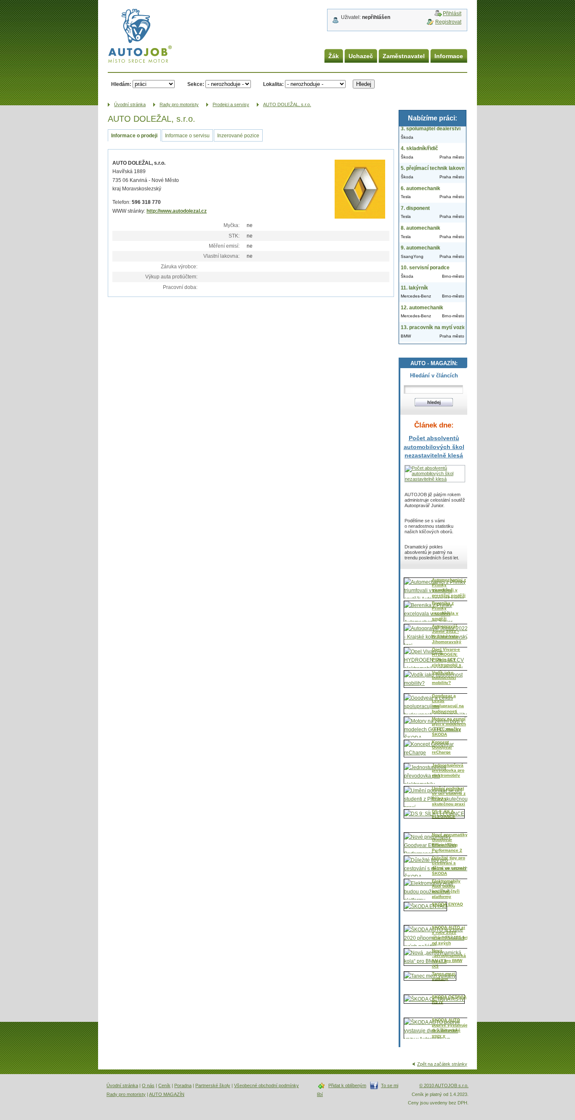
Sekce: (195, 84)
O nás (148, 1085)
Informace (448, 56)
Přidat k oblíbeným (347, 1085)
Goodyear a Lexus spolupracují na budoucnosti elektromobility (448, 706)
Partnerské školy (212, 1085)
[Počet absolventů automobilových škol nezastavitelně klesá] (435, 478)
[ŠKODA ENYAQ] (425, 906)
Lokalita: (273, 84)
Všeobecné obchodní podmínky (266, 1085)
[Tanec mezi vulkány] (430, 976)
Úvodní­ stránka (130, 104)
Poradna (183, 1085)
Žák (333, 56)
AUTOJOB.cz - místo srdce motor (134, 25)
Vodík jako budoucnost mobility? (444, 677)
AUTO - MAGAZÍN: (434, 363)
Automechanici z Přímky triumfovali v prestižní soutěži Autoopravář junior (449, 592)
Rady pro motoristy (179, 104)
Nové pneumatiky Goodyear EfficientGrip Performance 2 (450, 842)
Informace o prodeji (134, 136)
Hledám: (121, 84)
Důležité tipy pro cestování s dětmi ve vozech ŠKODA (449, 865)
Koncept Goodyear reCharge (442, 747)
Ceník (164, 1085)
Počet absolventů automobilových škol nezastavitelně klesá (434, 447)
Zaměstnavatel (404, 56)
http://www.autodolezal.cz (176, 211)
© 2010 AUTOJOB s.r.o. (444, 1085)
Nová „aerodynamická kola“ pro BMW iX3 (449, 958)
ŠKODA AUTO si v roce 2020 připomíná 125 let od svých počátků (450, 938)
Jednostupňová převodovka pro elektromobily (448, 770)
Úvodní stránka (122, 1085)
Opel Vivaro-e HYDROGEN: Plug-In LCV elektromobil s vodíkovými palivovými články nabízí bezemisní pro (446, 667)
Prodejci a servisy (231, 104)
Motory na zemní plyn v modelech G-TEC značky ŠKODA (449, 726)
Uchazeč (361, 56)
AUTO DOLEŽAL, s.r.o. (287, 104)
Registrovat (448, 22)
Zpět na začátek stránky (442, 1064)
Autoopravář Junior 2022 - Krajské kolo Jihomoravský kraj (446, 637)
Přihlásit (452, 13)
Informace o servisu (187, 136)
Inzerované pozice (238, 136)
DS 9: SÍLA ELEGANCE (443, 814)
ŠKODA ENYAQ (447, 904)
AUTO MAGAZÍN (166, 1094)
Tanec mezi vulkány (443, 976)
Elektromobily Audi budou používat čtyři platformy (446, 889)
